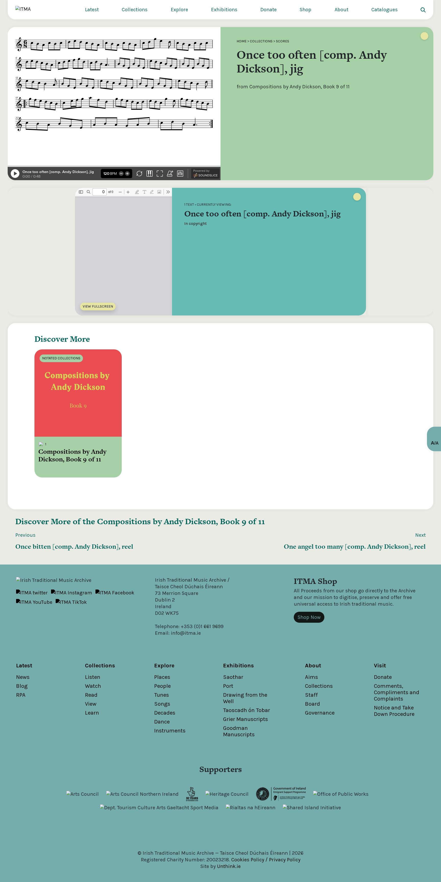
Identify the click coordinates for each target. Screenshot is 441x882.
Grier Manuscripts (245, 719)
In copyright (195, 223)
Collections (135, 10)
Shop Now (309, 617)
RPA (21, 695)
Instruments (170, 730)
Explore (179, 10)
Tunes (161, 695)
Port (228, 686)
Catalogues (384, 10)
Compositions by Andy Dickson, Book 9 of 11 (181, 521)
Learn (92, 712)
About (341, 10)
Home (242, 41)
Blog (22, 686)
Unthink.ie (229, 866)
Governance (320, 712)
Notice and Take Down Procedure (394, 710)
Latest (92, 10)
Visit (380, 665)
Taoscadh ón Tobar (246, 710)
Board (312, 704)
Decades (164, 712)
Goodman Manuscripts (239, 731)
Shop (305, 10)
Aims (311, 677)
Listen (92, 677)
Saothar (233, 677)
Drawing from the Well (245, 698)
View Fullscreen (98, 306)
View (90, 704)
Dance (162, 721)
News (23, 677)
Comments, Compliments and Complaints (396, 692)
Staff (311, 695)
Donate (268, 10)
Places (162, 677)
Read (91, 695)
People (162, 686)
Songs (162, 704)
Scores (282, 41)
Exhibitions (224, 10)
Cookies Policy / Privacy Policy (265, 860)
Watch (93, 686)
